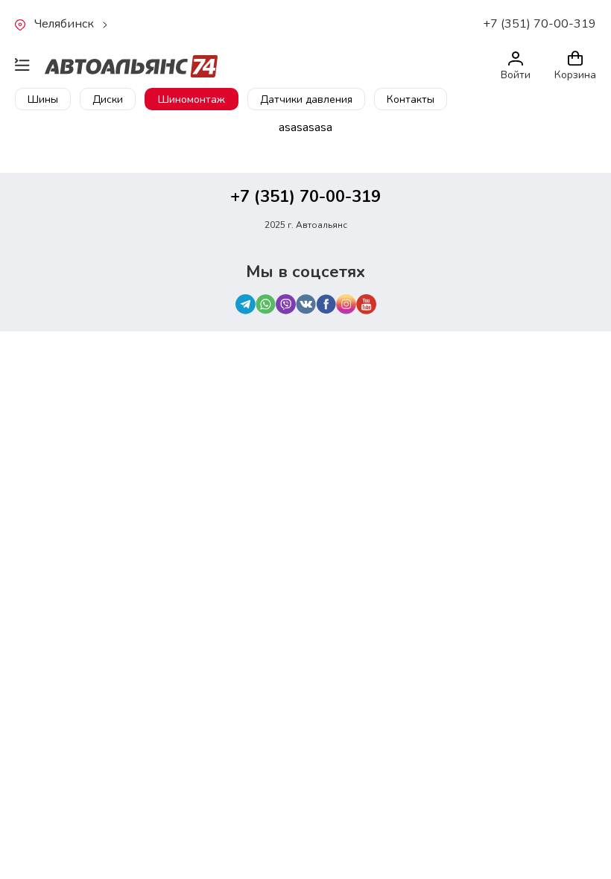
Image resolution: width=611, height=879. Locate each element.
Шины (43, 99)
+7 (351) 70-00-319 (539, 24)
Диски (107, 99)
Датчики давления (306, 99)
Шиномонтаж (191, 99)
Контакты (410, 99)
